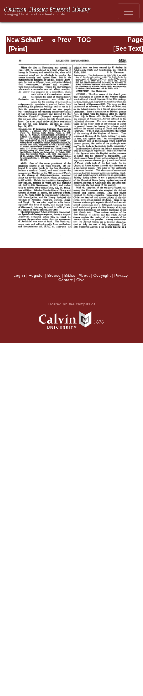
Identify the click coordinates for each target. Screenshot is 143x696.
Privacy (121, 275)
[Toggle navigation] (129, 11)
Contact (65, 280)
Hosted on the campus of (71, 304)
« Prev (61, 39)
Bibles (69, 275)
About (84, 275)
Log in (19, 275)
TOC (84, 39)
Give (80, 280)
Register (36, 275)
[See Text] (128, 48)
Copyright (102, 275)
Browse (54, 275)
